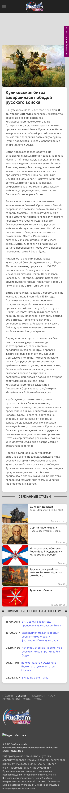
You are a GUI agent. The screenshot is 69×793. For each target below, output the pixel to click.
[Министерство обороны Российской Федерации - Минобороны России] (34, 555)
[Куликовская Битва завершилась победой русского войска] (33, 65)
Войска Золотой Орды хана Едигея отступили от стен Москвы (38, 666)
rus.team (41, 781)
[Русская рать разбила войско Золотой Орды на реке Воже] (34, 576)
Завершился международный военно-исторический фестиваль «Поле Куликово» (40, 636)
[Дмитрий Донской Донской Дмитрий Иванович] (34, 513)
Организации (11, 699)
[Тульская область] (34, 596)
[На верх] (4, 694)
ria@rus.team (16, 750)
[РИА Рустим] (16, 716)
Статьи (38, 699)
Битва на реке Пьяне (35, 677)
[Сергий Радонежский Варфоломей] (34, 534)
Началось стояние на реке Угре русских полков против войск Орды (42, 651)
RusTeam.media (19, 744)
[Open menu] (4, 6)
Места (26, 699)
